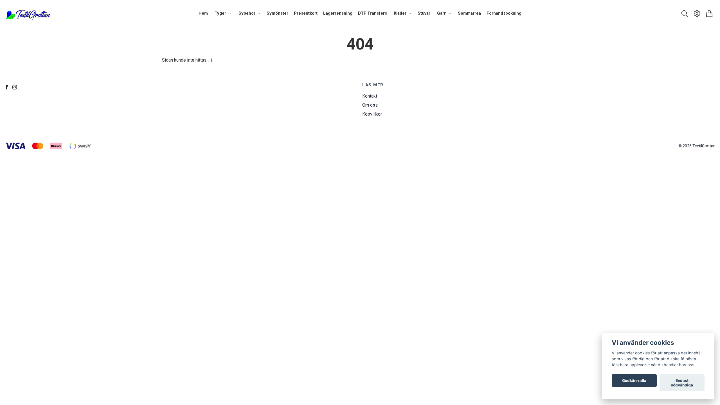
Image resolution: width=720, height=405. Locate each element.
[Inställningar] (697, 13)
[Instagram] (14, 87)
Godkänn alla (634, 380)
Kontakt (369, 96)
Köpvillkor (372, 114)
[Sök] (684, 13)
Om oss (370, 105)
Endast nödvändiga (682, 382)
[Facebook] (6, 87)
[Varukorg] (709, 13)
